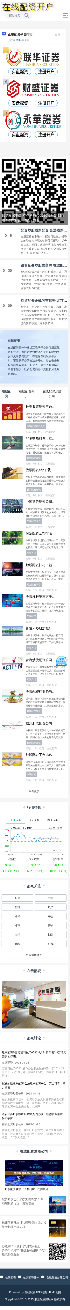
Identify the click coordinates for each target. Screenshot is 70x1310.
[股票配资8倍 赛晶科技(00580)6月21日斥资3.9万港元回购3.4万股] (34, 191)
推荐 (17, 925)
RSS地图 (41, 1292)
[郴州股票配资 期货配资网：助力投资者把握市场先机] (57, 1228)
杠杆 (17, 916)
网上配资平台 (34, 584)
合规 (50, 944)
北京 (50, 898)
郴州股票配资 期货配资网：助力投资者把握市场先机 (24, 1224)
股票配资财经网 (43, 1299)
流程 (17, 934)
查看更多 (34, 791)
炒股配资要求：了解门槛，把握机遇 (26, 1189)
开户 (50, 925)
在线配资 (31, 616)
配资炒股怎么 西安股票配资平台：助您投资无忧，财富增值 (24, 1201)
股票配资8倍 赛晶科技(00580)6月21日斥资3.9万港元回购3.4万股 (33, 218)
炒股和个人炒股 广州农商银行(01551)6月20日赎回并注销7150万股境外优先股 (24, 1250)
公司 (17, 907)
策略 (17, 944)
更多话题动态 (34, 955)
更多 (58, 34)
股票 (50, 907)
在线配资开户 (34, 521)
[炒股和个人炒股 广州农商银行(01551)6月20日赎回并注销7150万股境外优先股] (57, 1252)
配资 (17, 898)
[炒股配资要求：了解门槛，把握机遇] (34, 1173)
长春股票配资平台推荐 (42, 406)
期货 (50, 934)
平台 (50, 916)
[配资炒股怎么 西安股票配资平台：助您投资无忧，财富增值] (57, 1204)
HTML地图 (54, 1292)
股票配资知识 (34, 457)
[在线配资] (27, 6)
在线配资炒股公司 (36, 426)
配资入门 (31, 552)
